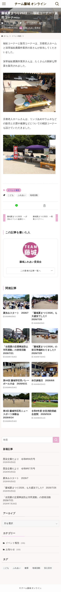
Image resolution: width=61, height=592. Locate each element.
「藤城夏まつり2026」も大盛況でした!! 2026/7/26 (29, 489)
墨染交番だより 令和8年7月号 (19, 470)
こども (25, 23)
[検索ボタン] (57, 4)
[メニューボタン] (4, 4)
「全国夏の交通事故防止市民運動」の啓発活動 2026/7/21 (28, 500)
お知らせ (13, 549)
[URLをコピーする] (44, 205)
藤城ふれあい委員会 (30, 262)
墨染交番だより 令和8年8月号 (19, 461)
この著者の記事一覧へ (30, 271)
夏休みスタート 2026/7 (15, 480)
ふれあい (33, 23)
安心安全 (48, 568)
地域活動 (42, 23)
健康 (26, 568)
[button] (16, 205)
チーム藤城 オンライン (30, 4)
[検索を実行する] (56, 440)
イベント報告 (11, 23)
